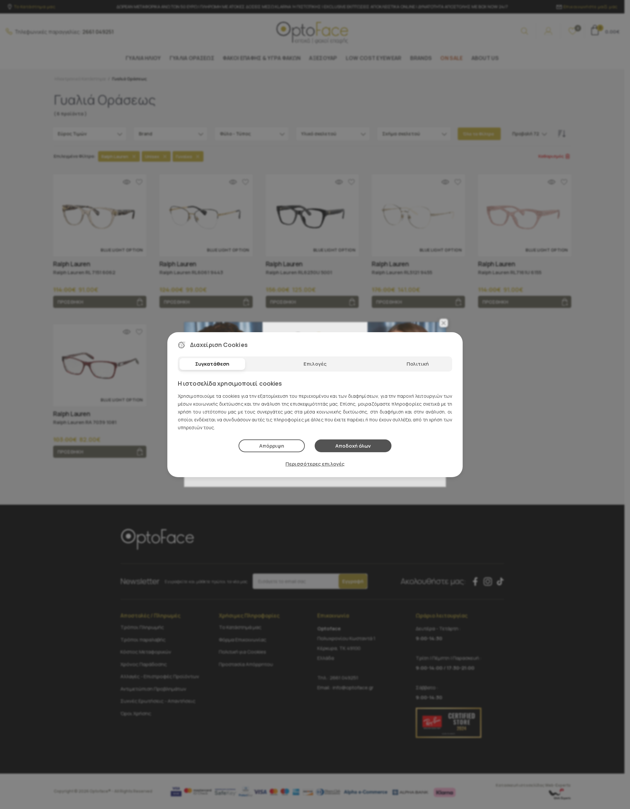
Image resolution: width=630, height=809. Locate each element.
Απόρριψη (271, 445)
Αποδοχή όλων (353, 445)
